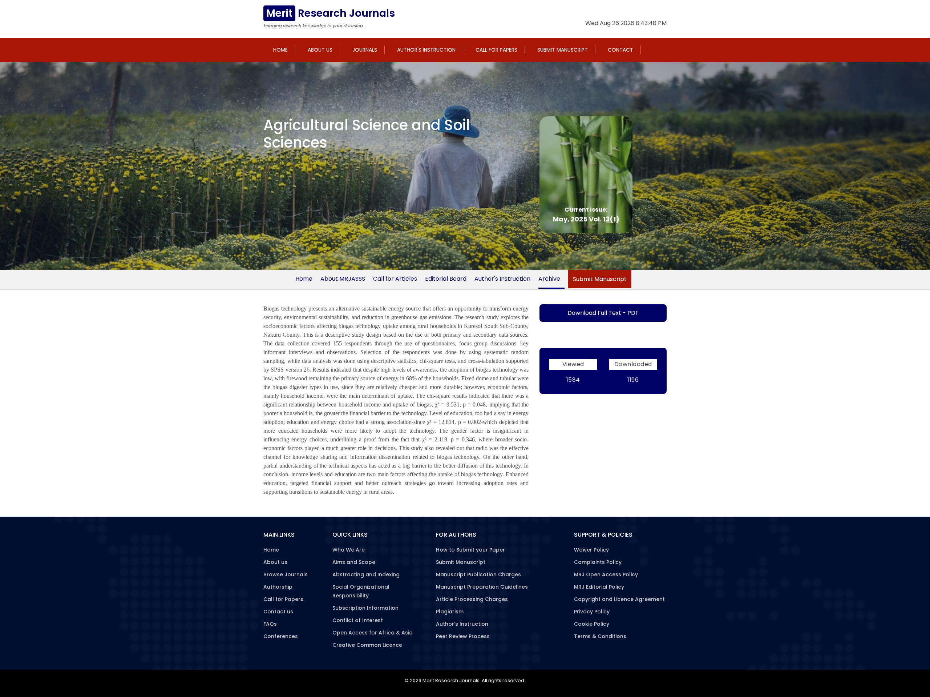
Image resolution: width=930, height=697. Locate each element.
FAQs (270, 624)
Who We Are (348, 549)
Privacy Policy (592, 611)
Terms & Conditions (600, 636)
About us (320, 49)
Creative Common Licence (367, 645)
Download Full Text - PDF (603, 313)
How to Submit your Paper (470, 549)
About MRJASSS (342, 279)
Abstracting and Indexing (366, 574)
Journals (364, 49)
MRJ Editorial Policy (599, 586)
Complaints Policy (598, 562)
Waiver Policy (591, 549)
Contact (620, 49)
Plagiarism (450, 611)
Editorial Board (445, 279)
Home (280, 49)
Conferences (280, 636)
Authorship (277, 586)
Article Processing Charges (472, 599)
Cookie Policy (591, 624)
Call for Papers (496, 49)
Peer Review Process (463, 636)
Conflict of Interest (357, 620)
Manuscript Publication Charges (478, 574)
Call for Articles (395, 279)
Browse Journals (285, 574)
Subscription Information (365, 608)
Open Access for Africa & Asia (372, 632)
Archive (549, 279)
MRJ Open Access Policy (606, 574)
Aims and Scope (353, 562)
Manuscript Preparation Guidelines (482, 586)
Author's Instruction (426, 49)
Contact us (278, 611)
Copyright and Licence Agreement (619, 599)
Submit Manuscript (562, 49)
